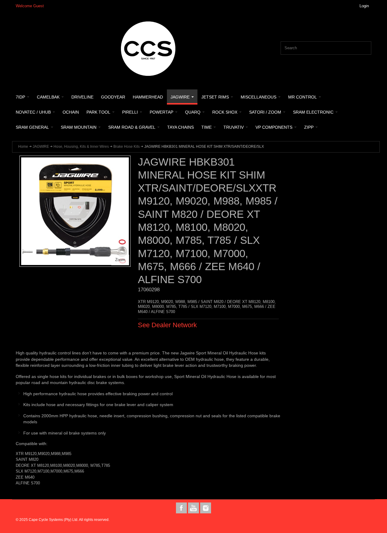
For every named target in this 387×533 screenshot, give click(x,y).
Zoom (120, 259)
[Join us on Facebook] (182, 508)
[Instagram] (205, 508)
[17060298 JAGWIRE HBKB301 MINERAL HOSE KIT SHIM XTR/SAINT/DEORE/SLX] (75, 160)
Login (364, 6)
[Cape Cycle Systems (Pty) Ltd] (148, 48)
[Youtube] (194, 508)
